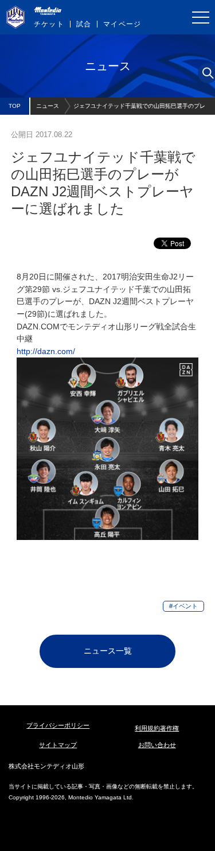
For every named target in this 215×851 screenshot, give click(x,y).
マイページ (122, 24)
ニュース (47, 106)
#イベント (183, 606)
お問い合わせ (157, 744)
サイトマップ (58, 744)
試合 (83, 24)
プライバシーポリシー (57, 725)
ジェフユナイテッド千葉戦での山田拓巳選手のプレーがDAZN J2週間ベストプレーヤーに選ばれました (139, 109)
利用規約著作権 (157, 728)
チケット (49, 24)
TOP (15, 106)
